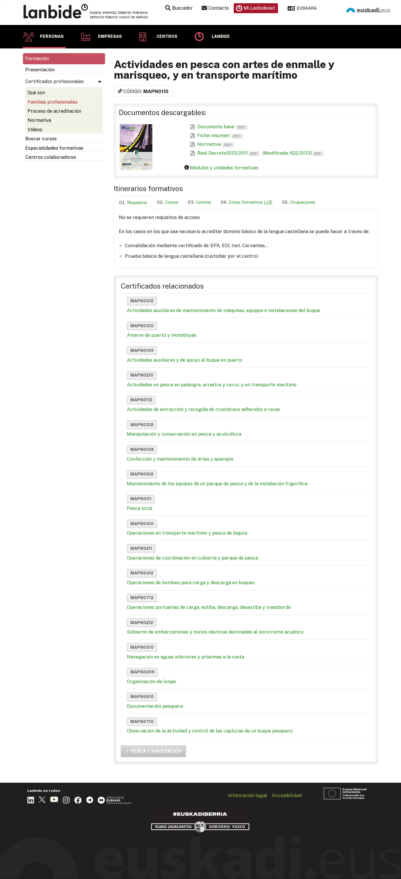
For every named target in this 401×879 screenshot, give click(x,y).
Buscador (182, 8)
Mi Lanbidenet (259, 8)
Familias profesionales (52, 102)
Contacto (218, 8)
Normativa (39, 120)
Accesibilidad (287, 795)
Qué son (36, 92)
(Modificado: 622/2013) (291, 153)
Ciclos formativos (250, 202)
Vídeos (35, 129)
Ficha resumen (219, 135)
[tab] (133, 202)
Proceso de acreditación (54, 111)
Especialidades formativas (54, 148)
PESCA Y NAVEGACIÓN (156, 751)
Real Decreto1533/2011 (227, 153)
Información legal (247, 795)
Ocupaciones (302, 202)
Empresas (110, 36)
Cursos (171, 202)
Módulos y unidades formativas (224, 168)
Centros (166, 36)
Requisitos (137, 202)
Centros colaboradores (50, 157)
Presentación (40, 70)
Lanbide (221, 36)
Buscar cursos (41, 139)
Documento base (221, 126)
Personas (52, 36)
